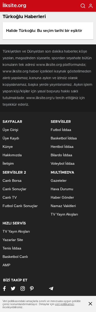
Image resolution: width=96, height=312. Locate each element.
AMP (6, 265)
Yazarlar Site (13, 240)
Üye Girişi (10, 130)
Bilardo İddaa (61, 155)
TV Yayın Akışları (64, 214)
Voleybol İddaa (62, 163)
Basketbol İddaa (64, 138)
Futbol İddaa (61, 130)
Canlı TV (10, 197)
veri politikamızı (64, 304)
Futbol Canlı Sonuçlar (20, 206)
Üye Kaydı (11, 138)
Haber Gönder (62, 197)
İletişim (8, 163)
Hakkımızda (12, 155)
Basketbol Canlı (15, 257)
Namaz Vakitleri (63, 206)
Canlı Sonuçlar (14, 189)
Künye (8, 147)
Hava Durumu (62, 189)
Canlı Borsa (12, 180)
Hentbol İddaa (62, 147)
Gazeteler (59, 180)
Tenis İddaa (12, 248)
